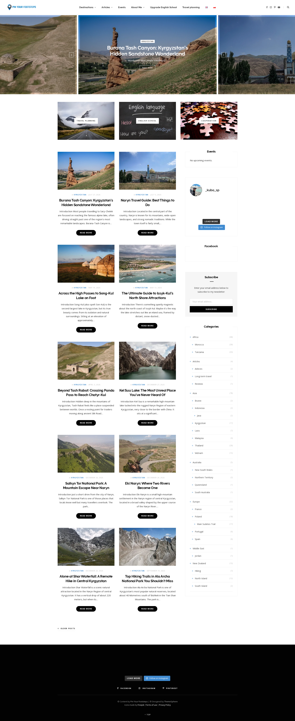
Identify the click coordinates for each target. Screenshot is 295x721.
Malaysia (199, 438)
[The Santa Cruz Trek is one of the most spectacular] (211, 212)
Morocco (199, 344)
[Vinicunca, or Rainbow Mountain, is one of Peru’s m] (226, 203)
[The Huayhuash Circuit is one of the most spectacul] (211, 203)
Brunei (198, 400)
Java (199, 415)
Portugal (199, 531)
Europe (196, 501)
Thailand (199, 445)
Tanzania (199, 352)
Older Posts (68, 628)
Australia (197, 462)
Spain (197, 539)
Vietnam (199, 453)
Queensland (201, 484)
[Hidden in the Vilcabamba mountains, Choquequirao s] (226, 212)
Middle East (198, 548)
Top (148, 714)
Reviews (199, 383)
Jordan (198, 555)
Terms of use (151, 705)
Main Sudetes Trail (206, 524)
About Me (136, 7)
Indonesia (200, 408)
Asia (195, 393)
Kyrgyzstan (147, 41)
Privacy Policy (165, 705)
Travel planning (191, 7)
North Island (201, 578)
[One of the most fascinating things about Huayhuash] (196, 203)
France (198, 509)
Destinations (86, 7)
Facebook (211, 246)
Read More (147, 68)
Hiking (198, 570)
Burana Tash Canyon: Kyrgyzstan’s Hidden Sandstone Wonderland (147, 51)
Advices (198, 368)
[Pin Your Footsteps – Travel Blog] (21, 7)
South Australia (202, 492)
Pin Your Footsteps (139, 701)
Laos (197, 430)
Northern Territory (204, 477)
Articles (106, 7)
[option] (147, 54)
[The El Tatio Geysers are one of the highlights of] (196, 212)
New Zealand (199, 563)
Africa (195, 337)
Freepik (141, 705)
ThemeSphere (171, 701)
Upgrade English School (163, 7)
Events (122, 7)
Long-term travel (203, 376)
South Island (201, 585)
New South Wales (203, 469)
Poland (198, 516)
